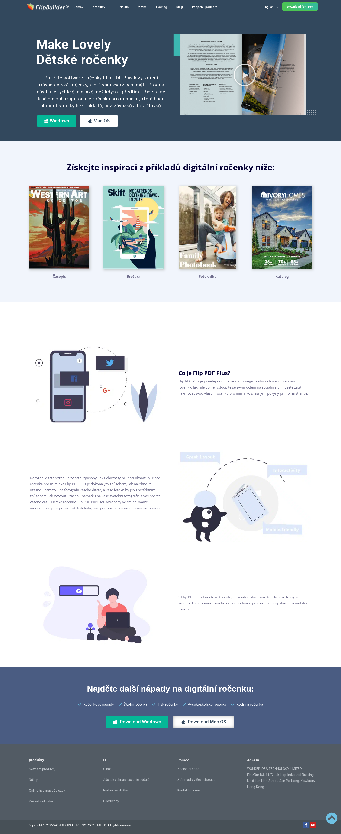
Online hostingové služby (47, 790)
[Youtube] (313, 825)
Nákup (124, 7)
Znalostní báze (188, 769)
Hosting (161, 7)
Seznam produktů (42, 769)
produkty (99, 7)
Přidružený (111, 801)
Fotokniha (207, 276)
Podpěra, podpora (204, 7)
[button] (244, 74)
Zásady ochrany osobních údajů (126, 779)
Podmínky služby (115, 790)
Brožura (133, 276)
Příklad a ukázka (41, 801)
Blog (179, 7)
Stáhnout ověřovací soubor (197, 779)
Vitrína (142, 7)
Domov (79, 7)
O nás (107, 769)
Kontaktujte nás (188, 790)
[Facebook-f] (306, 825)
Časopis (59, 276)
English (268, 7)
